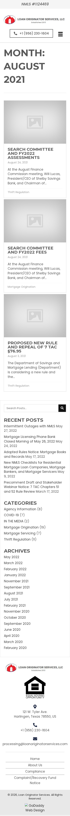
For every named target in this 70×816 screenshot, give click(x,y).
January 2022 (15, 575)
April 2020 (11, 636)
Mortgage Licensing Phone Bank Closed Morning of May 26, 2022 (29, 439)
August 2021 (13, 593)
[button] (31, 33)
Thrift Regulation (18, 192)
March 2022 (13, 563)
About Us (35, 765)
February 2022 (15, 569)
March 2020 (13, 642)
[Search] (62, 408)
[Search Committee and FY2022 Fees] (35, 246)
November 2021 (16, 581)
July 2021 (11, 599)
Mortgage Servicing (19, 533)
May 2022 (11, 557)
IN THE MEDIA (13, 521)
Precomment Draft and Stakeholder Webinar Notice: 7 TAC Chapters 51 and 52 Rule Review (33, 487)
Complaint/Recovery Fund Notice (35, 780)
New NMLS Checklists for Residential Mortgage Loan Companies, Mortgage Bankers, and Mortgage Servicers (34, 467)
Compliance (35, 771)
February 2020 (15, 648)
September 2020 (17, 623)
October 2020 (15, 617)
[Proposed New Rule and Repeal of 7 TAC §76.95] (35, 342)
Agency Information (20, 509)
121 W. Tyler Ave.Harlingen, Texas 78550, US (35, 714)
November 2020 (16, 611)
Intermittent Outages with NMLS (29, 426)
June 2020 (12, 629)
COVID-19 (11, 515)
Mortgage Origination (21, 287)
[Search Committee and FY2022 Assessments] (35, 149)
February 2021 (15, 605)
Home (35, 759)
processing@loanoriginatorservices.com (35, 744)
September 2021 (16, 587)
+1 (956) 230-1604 (35, 730)
